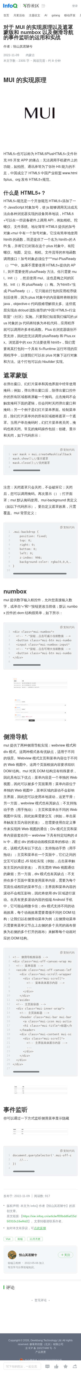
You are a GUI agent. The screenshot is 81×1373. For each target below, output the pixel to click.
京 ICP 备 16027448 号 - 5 (40, 1348)
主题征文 (34, 15)
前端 (20, 1239)
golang (56, 15)
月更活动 (19, 15)
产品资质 (40, 1351)
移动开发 (69, 15)
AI (45, 15)
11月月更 (35, 1239)
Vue (8, 1239)
